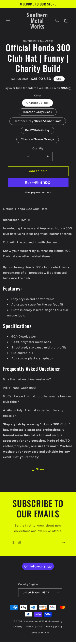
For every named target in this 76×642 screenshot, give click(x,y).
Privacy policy (54, 626)
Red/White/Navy (37, 130)
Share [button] (40, 469)
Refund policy (34, 626)
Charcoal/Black (37, 103)
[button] (8, 20)
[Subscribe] (63, 542)
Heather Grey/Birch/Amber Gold (38, 121)
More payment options (38, 192)
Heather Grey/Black (37, 112)
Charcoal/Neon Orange (38, 139)
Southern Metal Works (36, 621)
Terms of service (40, 632)
